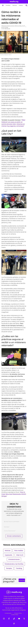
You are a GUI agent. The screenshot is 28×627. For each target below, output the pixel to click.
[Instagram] (4, 618)
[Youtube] (19, 618)
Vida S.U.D (19, 555)
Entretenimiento (14, 559)
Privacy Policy (18, 613)
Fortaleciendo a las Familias (14, 564)
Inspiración (22, 5)
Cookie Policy (14, 614)
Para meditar (18, 550)
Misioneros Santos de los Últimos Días (11, 26)
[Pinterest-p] (14, 624)
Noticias (14, 5)
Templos (9, 568)
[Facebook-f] (9, 618)
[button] (2, 5)
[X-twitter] (24, 618)
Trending (8, 5)
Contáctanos (8, 613)
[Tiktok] (14, 618)
